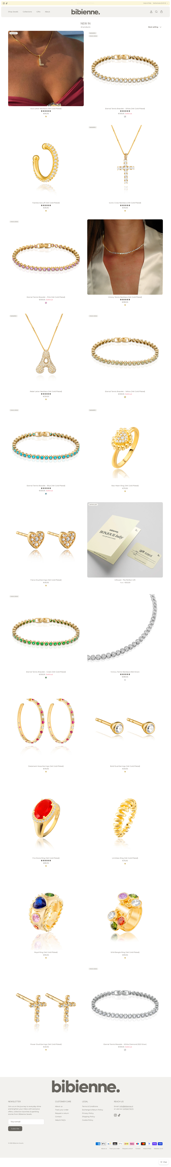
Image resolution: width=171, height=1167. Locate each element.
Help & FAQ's (60, 1120)
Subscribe (15, 1129)
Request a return (62, 1113)
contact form (128, 1109)
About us (58, 1106)
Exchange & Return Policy (92, 1110)
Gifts (38, 12)
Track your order (62, 1110)
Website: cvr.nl (158, 1148)
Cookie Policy (87, 1120)
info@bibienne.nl (126, 1106)
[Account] (151, 11)
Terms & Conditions (90, 1106)
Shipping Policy (88, 1117)
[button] (46, 111)
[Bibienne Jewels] (85, 12)
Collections (27, 12)
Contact (58, 1117)
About (47, 12)
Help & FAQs (147, 3)
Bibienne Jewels (18, 1143)
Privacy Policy (88, 1113)
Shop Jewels (13, 12)
